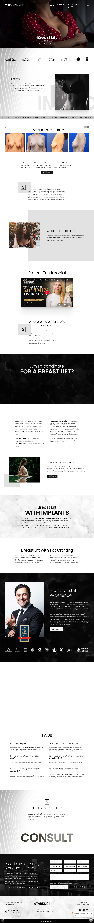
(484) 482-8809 (61, 4)
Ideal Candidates (26, 117)
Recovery (74, 117)
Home (40, 43)
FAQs (81, 117)
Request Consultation (74, 4)
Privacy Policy (76, 883)
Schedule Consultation (58, 887)
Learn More (51, 476)
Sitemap (47, 911)
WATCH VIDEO (46, 172)
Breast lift (53, 43)
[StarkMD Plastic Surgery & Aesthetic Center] (14, 5)
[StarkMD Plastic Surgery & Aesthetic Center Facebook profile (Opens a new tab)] (53, 5)
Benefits (17, 117)
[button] (85, 127)
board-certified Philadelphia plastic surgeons (39, 188)
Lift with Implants (45, 117)
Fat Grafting (55, 117)
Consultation (88, 117)
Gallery (3, 117)
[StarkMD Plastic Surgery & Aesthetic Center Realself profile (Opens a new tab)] (87, 910)
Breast (46, 43)
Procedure (36, 117)
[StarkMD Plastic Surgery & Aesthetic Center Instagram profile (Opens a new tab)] (51, 5)
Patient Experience (65, 117)
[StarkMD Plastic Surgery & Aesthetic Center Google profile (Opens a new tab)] (84, 910)
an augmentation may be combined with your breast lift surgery (69, 470)
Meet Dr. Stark (55, 629)
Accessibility (47, 913)
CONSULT (47, 838)
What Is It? (10, 117)
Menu (88, 5)
